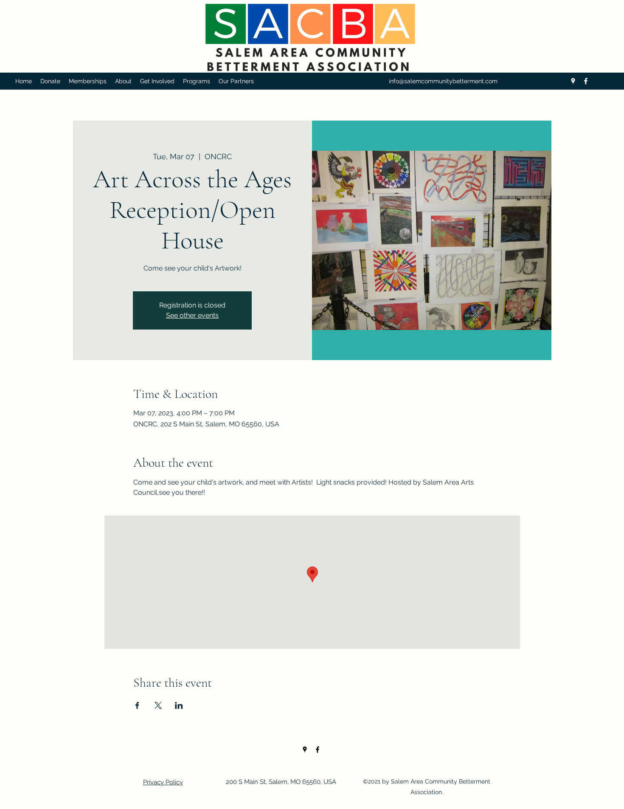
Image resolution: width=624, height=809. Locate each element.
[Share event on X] (158, 705)
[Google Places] (573, 81)
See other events (192, 315)
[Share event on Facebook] (137, 705)
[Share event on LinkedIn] (179, 705)
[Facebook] (586, 81)
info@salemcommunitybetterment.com (443, 81)
